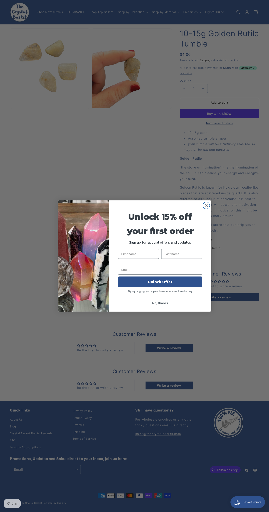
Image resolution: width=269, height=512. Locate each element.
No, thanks (160, 303)
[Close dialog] (206, 205)
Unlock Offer (160, 282)
